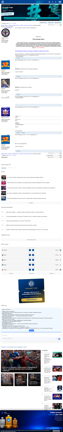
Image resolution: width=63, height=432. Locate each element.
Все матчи (11, 273)
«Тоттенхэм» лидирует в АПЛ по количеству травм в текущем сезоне (48, 398)
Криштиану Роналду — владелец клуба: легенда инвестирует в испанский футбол (25, 212)
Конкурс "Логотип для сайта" (26, 25)
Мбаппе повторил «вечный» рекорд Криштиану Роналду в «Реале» (21, 225)
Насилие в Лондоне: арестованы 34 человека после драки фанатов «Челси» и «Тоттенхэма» (27, 229)
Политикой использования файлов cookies (8, 431)
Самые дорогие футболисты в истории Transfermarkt (18, 220)
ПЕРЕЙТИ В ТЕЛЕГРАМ (30, 18)
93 (38, 96)
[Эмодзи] (56, 339)
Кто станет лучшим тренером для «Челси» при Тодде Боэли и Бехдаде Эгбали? (25, 177)
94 (38, 107)
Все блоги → (31, 202)
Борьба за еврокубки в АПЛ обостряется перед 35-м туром (48, 389)
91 (38, 60)
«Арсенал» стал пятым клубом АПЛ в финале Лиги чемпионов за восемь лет (47, 370)
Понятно (31, 330)
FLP (8, 96)
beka (8, 78)
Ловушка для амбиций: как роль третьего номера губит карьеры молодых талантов (26, 198)
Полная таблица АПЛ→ (31, 239)
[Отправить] (59, 339)
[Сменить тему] (49, 2)
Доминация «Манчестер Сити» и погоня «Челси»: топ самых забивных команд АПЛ (47, 380)
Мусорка (10, 25)
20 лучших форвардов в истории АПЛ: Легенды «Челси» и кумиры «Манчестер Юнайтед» (26, 216)
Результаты (52, 273)
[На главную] (2, 1)
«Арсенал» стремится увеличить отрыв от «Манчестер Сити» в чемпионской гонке (48, 409)
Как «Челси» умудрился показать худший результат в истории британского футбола (26, 193)
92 (38, 78)
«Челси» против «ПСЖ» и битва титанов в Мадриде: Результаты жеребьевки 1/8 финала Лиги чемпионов (31, 187)
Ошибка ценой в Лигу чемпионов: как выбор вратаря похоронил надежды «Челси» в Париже (28, 182)
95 (36, 134)
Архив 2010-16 (16, 25)
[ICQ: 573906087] (22, 58)
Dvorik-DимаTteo (8, 27)
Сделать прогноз (32, 299)
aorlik (8, 60)
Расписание (31, 273)
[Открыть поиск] (52, 2)
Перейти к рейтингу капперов (53, 428)
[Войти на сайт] (55, 2)
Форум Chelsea (4, 25)
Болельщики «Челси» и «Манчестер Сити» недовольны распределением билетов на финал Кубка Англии (47, 358)
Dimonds (8, 107)
